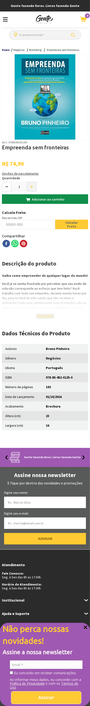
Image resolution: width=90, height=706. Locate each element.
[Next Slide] (83, 457)
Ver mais (45, 316)
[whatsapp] (15, 244)
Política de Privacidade (27, 683)
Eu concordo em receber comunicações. (45, 673)
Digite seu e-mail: (16, 513)
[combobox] (45, 35)
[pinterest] (23, 244)
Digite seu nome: (16, 492)
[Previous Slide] (6, 457)
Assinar (46, 697)
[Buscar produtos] (74, 35)
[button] (14, 32)
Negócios (18, 50)
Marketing (35, 50)
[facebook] (6, 244)
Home (6, 50)
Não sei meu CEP (12, 218)
